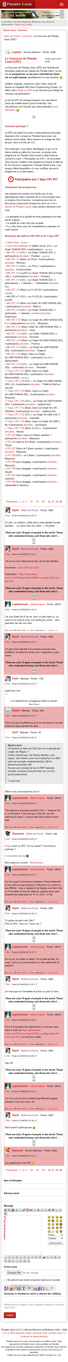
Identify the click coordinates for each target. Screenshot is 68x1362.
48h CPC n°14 (13, 347)
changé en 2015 (24, 90)
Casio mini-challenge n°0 (18, 246)
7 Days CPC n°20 (15, 401)
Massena (18, 1150)
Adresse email (11, 1193)
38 (57, 501)
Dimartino (18, 833)
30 (43, 501)
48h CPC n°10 (13, 320)
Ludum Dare (12, 242)
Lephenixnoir (20, 604)
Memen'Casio (36, 862)
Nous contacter (34, 1333)
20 (37, 501)
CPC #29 (11, 462)
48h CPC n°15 (13, 354)
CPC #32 (11, 481)
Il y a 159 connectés (14, 1333)
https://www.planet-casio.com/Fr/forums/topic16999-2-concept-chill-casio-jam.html (32, 577)
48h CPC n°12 (13, 333)
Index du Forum (12, 36)
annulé (8, 293)
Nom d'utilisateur (13, 1180)
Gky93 (16, 710)
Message (8, 1205)
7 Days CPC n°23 (15, 421)
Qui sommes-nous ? (54, 1333)
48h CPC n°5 (13, 280)
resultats (52, 462)
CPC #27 (11, 448)
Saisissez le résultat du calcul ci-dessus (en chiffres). (32, 1293)
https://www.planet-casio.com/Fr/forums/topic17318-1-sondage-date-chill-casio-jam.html (32, 1033)
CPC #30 (11, 468)
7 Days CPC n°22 (15, 414)
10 (31, 501)
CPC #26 (11, 442)
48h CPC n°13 (13, 340)
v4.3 (18, 1329)
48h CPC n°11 (13, 327)
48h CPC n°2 (13, 259)
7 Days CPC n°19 (15, 391)
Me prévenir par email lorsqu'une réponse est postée (33, 1280)
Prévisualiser (55, 1243)
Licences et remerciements (34, 1336)
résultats (24, 256)
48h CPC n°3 (13, 266)
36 (49, 501)
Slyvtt (16, 510)
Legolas (17, 51)
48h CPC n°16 (13, 364)
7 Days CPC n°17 (15, 371)
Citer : (8, 515)
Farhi (15, 678)
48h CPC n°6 (13, 289)
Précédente (12, 501)
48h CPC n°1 (13, 252)
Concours (27, 36)
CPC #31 (11, 475)
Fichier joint (10, 1267)
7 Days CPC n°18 (15, 381)
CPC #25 (11, 435)
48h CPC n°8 (13, 303)
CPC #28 (11, 455)
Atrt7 (15, 732)
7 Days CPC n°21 (15, 407)
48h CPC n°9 (13, 310)
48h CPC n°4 (13, 273)
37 (53, 501)
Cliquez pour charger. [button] (23, 24)
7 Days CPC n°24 (15, 428)
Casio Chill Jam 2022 (28, 567)
